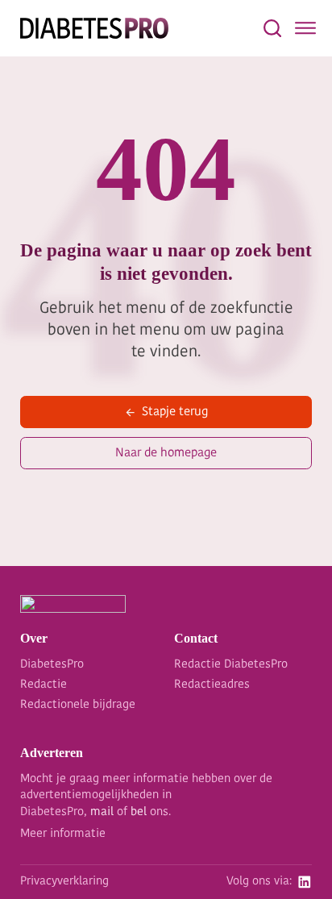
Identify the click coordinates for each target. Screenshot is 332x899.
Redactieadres (212, 685)
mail (102, 812)
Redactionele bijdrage (77, 705)
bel (139, 812)
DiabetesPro (52, 665)
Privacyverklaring (64, 882)
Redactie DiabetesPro (231, 665)
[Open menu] (305, 28)
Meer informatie (63, 834)
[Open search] (272, 28)
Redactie (43, 685)
